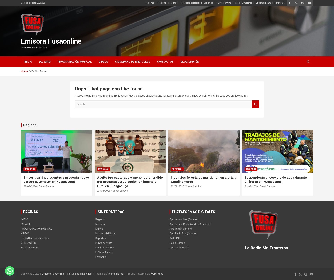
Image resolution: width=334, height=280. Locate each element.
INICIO (28, 61)
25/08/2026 (177, 186)
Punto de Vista (224, 3)
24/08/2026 (251, 186)
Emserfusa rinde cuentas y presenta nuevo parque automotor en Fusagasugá (56, 179)
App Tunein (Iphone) (181, 228)
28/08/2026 (30, 186)
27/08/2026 (103, 190)
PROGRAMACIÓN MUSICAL (75, 61)
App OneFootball (179, 247)
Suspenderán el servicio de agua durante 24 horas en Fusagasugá (276, 179)
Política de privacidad (79, 273)
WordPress (156, 273)
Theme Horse (115, 273)
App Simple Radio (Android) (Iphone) (190, 224)
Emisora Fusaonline (51, 41)
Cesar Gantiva (46, 186)
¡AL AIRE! (45, 61)
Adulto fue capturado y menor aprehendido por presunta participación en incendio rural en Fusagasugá (130, 181)
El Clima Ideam (263, 3)
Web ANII (175, 238)
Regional (149, 3)
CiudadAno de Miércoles (132, 61)
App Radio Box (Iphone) (183, 233)
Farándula (280, 3)
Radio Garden (177, 242)
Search (255, 104)
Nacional (162, 3)
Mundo (174, 3)
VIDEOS (103, 61)
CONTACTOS (165, 61)
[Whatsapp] (9, 271)
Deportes (208, 3)
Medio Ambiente (243, 3)
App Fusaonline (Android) (184, 219)
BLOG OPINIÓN (190, 61)
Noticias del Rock (191, 3)
